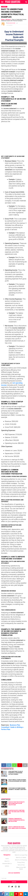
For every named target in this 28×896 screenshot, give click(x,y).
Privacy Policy (21, 862)
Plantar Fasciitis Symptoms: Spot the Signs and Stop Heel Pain (16, 812)
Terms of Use (21, 865)
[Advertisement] (14, 139)
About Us (7, 861)
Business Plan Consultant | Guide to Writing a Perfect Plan (12, 727)
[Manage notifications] (3, 892)
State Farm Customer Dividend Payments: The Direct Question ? (17, 788)
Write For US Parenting (21, 860)
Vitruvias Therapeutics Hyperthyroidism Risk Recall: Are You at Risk (16, 820)
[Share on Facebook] (2, 894)
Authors (7, 866)
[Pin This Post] (16, 894)
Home (3, 19)
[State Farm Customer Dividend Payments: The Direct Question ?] (4, 790)
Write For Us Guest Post (21, 855)
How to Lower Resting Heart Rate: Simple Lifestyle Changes (17, 827)
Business (8, 19)
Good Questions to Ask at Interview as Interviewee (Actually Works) (15, 773)
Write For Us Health (21, 857)
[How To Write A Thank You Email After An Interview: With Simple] (4, 782)
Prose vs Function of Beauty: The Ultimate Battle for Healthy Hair (16, 803)
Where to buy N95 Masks (21, 868)
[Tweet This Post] (7, 894)
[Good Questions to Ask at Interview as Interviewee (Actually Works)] (4, 774)
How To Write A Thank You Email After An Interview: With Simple (17, 780)
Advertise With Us (7, 863)
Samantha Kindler (11, 23)
